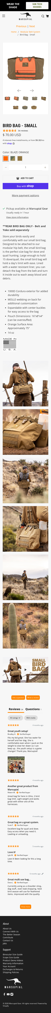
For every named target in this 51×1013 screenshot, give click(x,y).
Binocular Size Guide (13, 954)
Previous (21, 26)
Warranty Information (13, 963)
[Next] (32, 90)
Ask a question (18, 697)
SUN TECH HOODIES (37, 5)
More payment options (25, 195)
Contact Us (8, 940)
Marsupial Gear (15, 1003)
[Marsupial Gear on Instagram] (11, 995)
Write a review (33, 697)
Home (14, 32)
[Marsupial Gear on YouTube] (8, 995)
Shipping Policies (11, 972)
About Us (7, 928)
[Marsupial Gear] (25, 16)
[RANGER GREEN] (13, 158)
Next (32, 26)
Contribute (8, 937)
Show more (25, 907)
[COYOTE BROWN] (20, 158)
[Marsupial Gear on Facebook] (4, 995)
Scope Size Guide (11, 957)
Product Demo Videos (13, 960)
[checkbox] (31, 717)
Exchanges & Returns (13, 969)
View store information (17, 217)
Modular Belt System (30, 32)
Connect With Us (11, 931)
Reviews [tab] (16, 709)
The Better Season (11, 934)
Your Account (9, 966)
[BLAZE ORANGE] (6, 158)
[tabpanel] (25, 813)
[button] (16, 764)
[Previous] (19, 90)
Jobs (5, 943)
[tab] (33, 709)
